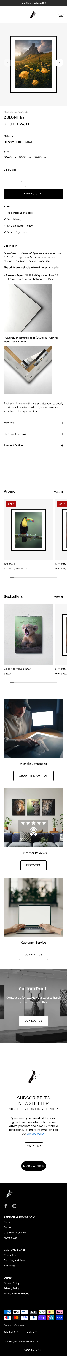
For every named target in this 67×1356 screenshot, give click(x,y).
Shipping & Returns (15, 434)
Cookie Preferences (14, 1325)
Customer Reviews (15, 1232)
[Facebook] (5, 1205)
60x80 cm (40, 157)
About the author (33, 775)
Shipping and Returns (16, 1260)
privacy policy (35, 1134)
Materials (9, 422)
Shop (7, 1222)
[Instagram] (14, 1205)
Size (6, 151)
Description (10, 245)
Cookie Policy (11, 1283)
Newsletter (10, 1237)
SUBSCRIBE (33, 1165)
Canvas (29, 141)
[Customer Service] (33, 907)
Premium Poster (13, 141)
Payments (9, 1265)
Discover (33, 865)
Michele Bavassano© (16, 112)
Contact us (34, 954)
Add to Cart (33, 1349)
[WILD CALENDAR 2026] (28, 634)
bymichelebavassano (22, 1341)
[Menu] (6, 15)
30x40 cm (10, 157)
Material (8, 136)
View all (58, 492)
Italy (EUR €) (10, 1332)
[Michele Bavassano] (33, 728)
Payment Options (14, 445)
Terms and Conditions (16, 1293)
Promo (9, 491)
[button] (8, 63)
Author (8, 1227)
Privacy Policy (12, 1288)
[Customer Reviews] (33, 817)
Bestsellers (13, 596)
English (30, 1332)
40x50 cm (25, 157)
